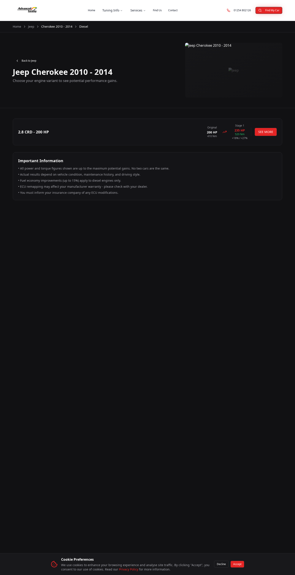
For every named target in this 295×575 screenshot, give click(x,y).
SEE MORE (265, 132)
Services (136, 10)
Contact (173, 10)
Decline (221, 564)
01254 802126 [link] (244, 11)
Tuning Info (110, 10)
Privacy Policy (128, 569)
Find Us (157, 10)
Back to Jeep (29, 60)
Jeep (31, 26)
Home (91, 10)
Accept (237, 564)
